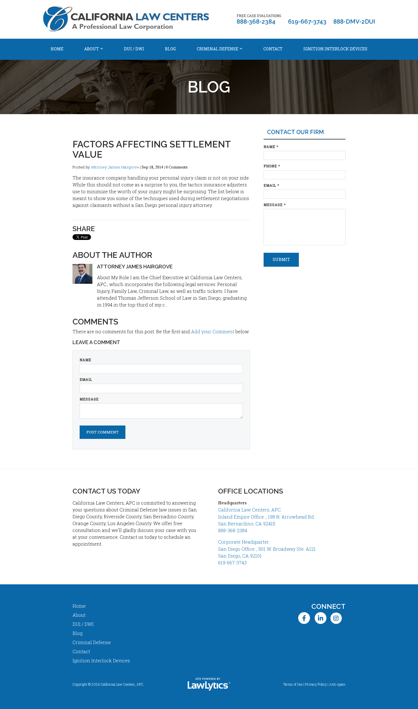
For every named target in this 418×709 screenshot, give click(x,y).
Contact (273, 49)
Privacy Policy (316, 684)
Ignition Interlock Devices (335, 49)
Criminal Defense (217, 49)
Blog (170, 49)
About (91, 49)
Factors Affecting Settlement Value (152, 149)
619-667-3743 (307, 21)
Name (85, 359)
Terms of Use (293, 684)
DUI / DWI (134, 49)
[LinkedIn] (320, 618)
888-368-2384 (256, 21)
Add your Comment (212, 331)
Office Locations (250, 491)
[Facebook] (304, 618)
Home (57, 49)
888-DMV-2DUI (354, 21)
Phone (272, 166)
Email (86, 379)
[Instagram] (337, 618)
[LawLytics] (209, 684)
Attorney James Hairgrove (115, 167)
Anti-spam (337, 684)
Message (89, 399)
